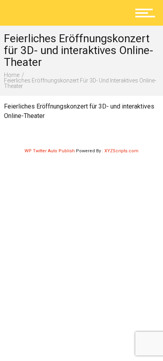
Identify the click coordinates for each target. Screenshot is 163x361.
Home (11, 75)
